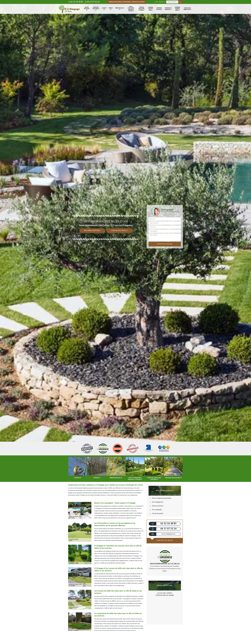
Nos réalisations (92, 231)
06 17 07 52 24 (93, 2)
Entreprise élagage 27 (159, 9)
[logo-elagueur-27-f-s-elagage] (69, 9)
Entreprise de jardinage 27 (168, 9)
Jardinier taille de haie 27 (150, 9)
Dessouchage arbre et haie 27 (187, 9)
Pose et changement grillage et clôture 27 (131, 8)
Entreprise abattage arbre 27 (177, 9)
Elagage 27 (104, 9)
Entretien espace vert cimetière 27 (141, 9)
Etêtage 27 (111, 9)
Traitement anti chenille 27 (96, 9)
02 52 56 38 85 (76, 2)
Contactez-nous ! (119, 231)
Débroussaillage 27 (119, 9)
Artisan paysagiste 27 (86, 9)
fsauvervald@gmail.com (168, 534)
